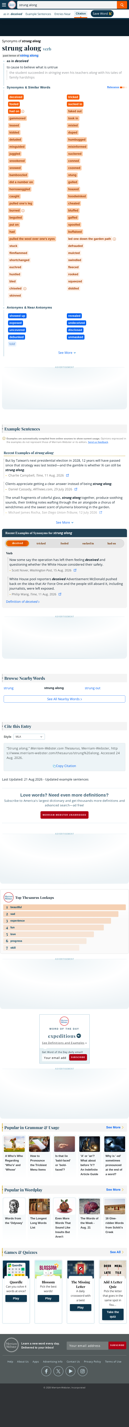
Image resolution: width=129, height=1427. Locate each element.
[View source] (68, 475)
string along (29, 55)
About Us (23, 1361)
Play (16, 1298)
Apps (36, 1361)
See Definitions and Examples (63, 1043)
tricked (41, 543)
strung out (92, 688)
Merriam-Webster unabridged (64, 815)
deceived (17, 543)
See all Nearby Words (63, 699)
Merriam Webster (11, 1345)
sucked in (88, 543)
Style (7, 736)
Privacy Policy (93, 1361)
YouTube (70, 1371)
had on (112, 543)
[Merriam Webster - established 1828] (12, 5)
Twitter (58, 1371)
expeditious (62, 1036)
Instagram (83, 1371)
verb (47, 48)
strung (8, 688)
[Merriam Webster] (64, 1021)
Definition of (21, 601)
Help (10, 1361)
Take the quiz (113, 1314)
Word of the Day (64, 1028)
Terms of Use (113, 1361)
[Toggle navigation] (4, 4)
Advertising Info (53, 1361)
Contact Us (74, 1361)
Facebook (46, 1371)
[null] (79, 1036)
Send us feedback (98, 442)
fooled (64, 543)
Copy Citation (66, 766)
